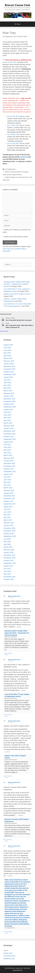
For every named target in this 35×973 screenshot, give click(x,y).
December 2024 (9, 399)
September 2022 (10, 471)
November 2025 (9, 369)
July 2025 (7, 380)
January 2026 (9, 364)
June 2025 (7, 382)
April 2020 (7, 544)
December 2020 (9, 528)
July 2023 (7, 444)
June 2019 (7, 571)
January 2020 (9, 552)
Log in (6, 950)
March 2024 (8, 423)
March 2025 (8, 391)
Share (6, 654)
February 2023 (9, 458)
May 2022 (7, 482)
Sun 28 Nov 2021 (13, 134)
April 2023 (7, 453)
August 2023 (8, 442)
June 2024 (7, 415)
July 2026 (7, 347)
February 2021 (9, 523)
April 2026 (7, 356)
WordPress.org (9, 958)
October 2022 (9, 469)
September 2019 (10, 563)
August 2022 (8, 474)
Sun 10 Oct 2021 (11, 62)
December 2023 (9, 431)
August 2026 (8, 345)
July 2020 (7, 539)
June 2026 (7, 350)
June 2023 (7, 447)
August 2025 (8, 377)
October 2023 (9, 436)
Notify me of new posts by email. (16, 237)
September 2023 (10, 439)
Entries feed (8, 953)
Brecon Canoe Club (17, 5)
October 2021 (8, 501)
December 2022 (9, 463)
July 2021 (7, 509)
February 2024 (9, 426)
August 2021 (8, 506)
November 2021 (9, 498)
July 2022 (7, 477)
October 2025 (9, 372)
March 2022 (8, 488)
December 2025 (9, 366)
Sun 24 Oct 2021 (13, 116)
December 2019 (9, 555)
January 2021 (8, 525)
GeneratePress (17, 970)
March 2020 (8, 547)
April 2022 (7, 485)
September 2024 (10, 407)
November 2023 (9, 434)
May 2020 (7, 542)
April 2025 (7, 388)
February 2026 (9, 361)
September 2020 (10, 536)
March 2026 (8, 358)
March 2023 (8, 455)
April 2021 (7, 517)
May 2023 (7, 450)
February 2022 (9, 490)
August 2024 (8, 409)
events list (24, 157)
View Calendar (4, 331)
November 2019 (9, 558)
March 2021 (8, 520)
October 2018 (8, 579)
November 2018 (9, 577)
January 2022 (8, 493)
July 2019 (7, 568)
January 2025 (8, 396)
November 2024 (9, 401)
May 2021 (7, 515)
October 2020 (9, 533)
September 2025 (10, 374)
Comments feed (9, 956)
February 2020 (9, 550)
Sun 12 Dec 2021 (13, 143)
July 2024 (7, 412)
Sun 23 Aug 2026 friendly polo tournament (19, 320)
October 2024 (9, 404)
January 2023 (9, 461)
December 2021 (9, 496)
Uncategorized (10, 169)
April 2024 (7, 420)
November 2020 (9, 531)
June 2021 (7, 512)
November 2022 (9, 466)
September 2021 (10, 504)
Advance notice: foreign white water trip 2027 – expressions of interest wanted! (17, 284)
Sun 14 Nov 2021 (13, 125)
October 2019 (8, 560)
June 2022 (7, 480)
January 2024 (9, 428)
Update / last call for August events (16, 294)
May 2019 (7, 574)
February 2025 (9, 393)
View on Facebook (8, 653)
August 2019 (8, 566)
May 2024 (7, 417)
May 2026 (7, 353)
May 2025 (7, 385)
